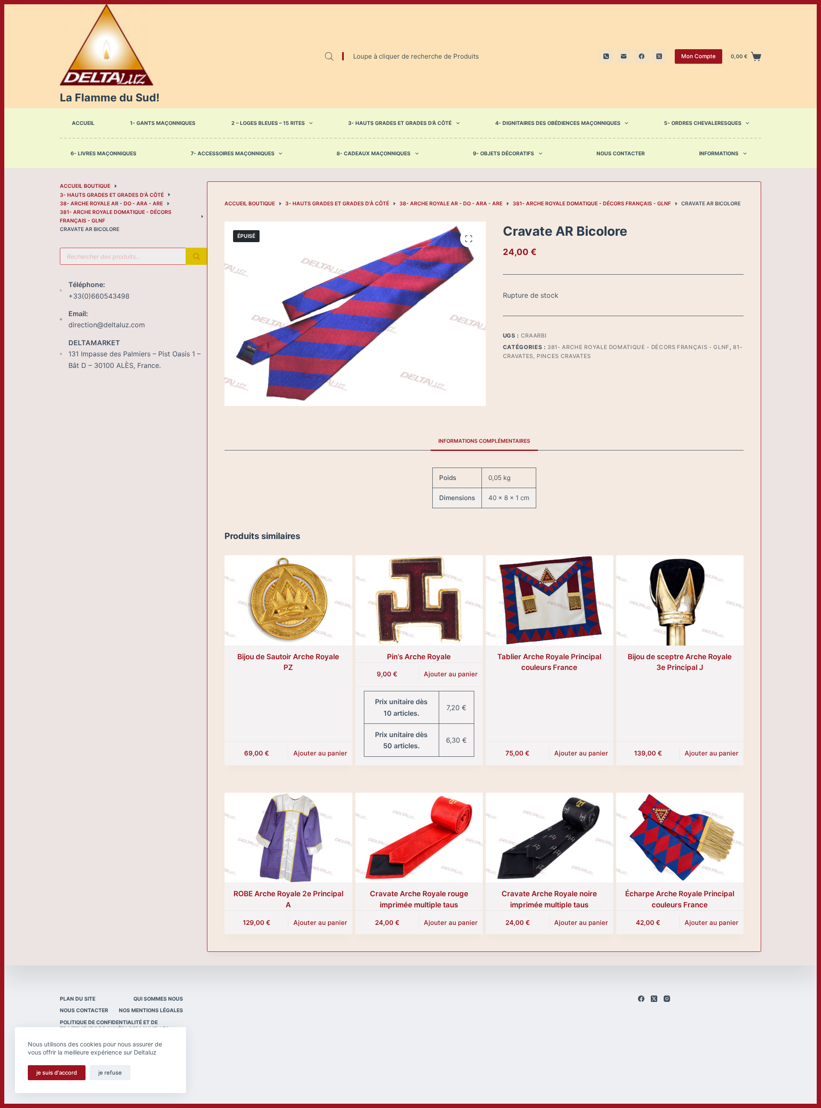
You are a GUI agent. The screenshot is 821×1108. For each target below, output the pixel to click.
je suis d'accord (56, 1072)
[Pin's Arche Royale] (419, 600)
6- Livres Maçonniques (103, 154)
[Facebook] (642, 56)
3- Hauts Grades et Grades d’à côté (400, 123)
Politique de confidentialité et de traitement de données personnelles (114, 1025)
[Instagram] (667, 998)
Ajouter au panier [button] (320, 753)
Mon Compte (698, 56)
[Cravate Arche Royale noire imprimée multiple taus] (549, 838)
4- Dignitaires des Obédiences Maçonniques (557, 123)
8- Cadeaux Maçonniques (373, 154)
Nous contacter (621, 154)
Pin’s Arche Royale (419, 656)
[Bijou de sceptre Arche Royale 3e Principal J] (680, 600)
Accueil (83, 123)
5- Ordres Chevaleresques (702, 123)
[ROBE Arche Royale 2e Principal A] (288, 838)
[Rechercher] (196, 256)
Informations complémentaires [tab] (484, 441)
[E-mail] (624, 56)
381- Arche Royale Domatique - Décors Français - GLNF (638, 347)
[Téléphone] (606, 56)
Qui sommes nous (158, 998)
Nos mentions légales (151, 1010)
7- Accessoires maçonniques (233, 154)
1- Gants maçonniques (162, 123)
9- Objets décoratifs (503, 154)
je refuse (110, 1072)
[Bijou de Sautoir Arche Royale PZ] (288, 600)
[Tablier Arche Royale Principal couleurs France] (549, 600)
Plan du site (77, 998)
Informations (718, 154)
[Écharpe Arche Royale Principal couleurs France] (680, 838)
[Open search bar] (329, 56)
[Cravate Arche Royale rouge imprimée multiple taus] (419, 838)
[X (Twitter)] (660, 56)
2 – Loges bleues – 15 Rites (268, 123)
